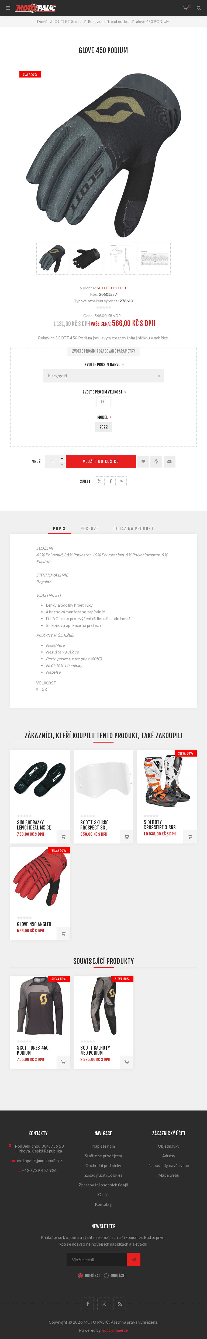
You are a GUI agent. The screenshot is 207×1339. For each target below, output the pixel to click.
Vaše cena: (101, 324)
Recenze (90, 528)
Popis (59, 528)
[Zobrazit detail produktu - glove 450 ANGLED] (40, 877)
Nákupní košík (188, 5)
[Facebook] (87, 1304)
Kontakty (103, 1204)
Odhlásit (118, 1275)
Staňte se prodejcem (103, 1155)
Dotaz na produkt (133, 528)
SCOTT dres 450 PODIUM (33, 1050)
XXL (103, 401)
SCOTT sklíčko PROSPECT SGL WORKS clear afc (96, 828)
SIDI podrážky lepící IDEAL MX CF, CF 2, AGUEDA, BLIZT (35, 828)
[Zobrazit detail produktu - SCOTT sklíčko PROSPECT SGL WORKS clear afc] (103, 780)
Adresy (168, 1155)
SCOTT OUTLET (112, 288)
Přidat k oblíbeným (143, 462)
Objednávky (169, 1146)
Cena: (88, 315)
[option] (52, 259)
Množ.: (37, 461)
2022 (103, 427)
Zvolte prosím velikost (103, 392)
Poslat (133, 1259)
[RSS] (119, 1304)
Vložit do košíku (101, 461)
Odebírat (93, 1275)
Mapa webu (168, 1175)
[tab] (59, 528)
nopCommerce (115, 1330)
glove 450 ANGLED (34, 924)
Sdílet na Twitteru (100, 481)
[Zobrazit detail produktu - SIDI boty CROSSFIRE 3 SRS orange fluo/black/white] (166, 780)
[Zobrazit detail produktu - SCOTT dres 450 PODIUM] (40, 1005)
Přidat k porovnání (156, 462)
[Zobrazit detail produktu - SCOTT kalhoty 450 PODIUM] (103, 1005)
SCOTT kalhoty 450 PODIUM (95, 1050)
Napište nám (103, 1146)
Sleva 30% (185, 753)
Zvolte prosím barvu (102, 364)
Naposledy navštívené (169, 1165)
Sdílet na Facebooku (111, 481)
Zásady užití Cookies (103, 1175)
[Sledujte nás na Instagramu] (103, 1304)
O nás (103, 1194)
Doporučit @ (169, 462)
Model (103, 417)
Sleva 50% (30, 74)
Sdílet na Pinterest (122, 481)
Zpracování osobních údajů (103, 1184)
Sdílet (85, 481)
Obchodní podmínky (103, 1165)
